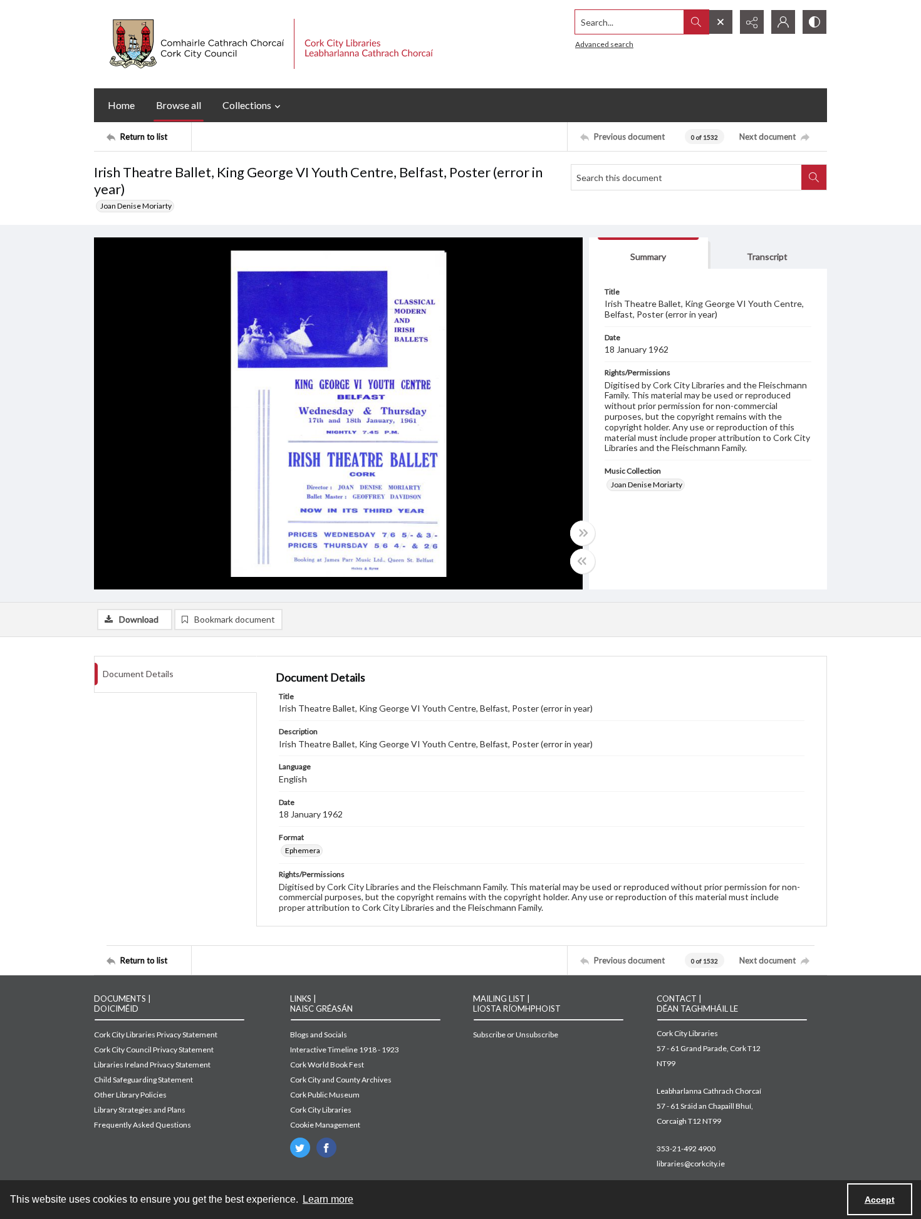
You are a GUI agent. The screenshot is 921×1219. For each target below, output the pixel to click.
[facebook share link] (326, 1148)
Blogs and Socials (318, 1034)
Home (121, 105)
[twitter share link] (300, 1148)
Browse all (178, 105)
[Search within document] (813, 177)
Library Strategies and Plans (139, 1109)
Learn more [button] (328, 1199)
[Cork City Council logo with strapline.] (270, 44)
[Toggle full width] (582, 533)
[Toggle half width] (582, 561)
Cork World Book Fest (327, 1064)
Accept (880, 1200)
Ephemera (302, 850)
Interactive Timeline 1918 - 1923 (344, 1049)
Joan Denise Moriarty (136, 205)
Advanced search (604, 44)
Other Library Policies (130, 1094)
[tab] (648, 253)
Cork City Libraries (320, 1109)
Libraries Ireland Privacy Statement (152, 1064)
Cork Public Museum (325, 1094)
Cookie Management (325, 1124)
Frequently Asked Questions (142, 1124)
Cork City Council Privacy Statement (154, 1049)
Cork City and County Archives (341, 1079)
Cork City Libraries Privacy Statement (155, 1034)
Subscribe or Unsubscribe (515, 1034)
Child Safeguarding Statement (143, 1079)
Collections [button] (246, 105)
